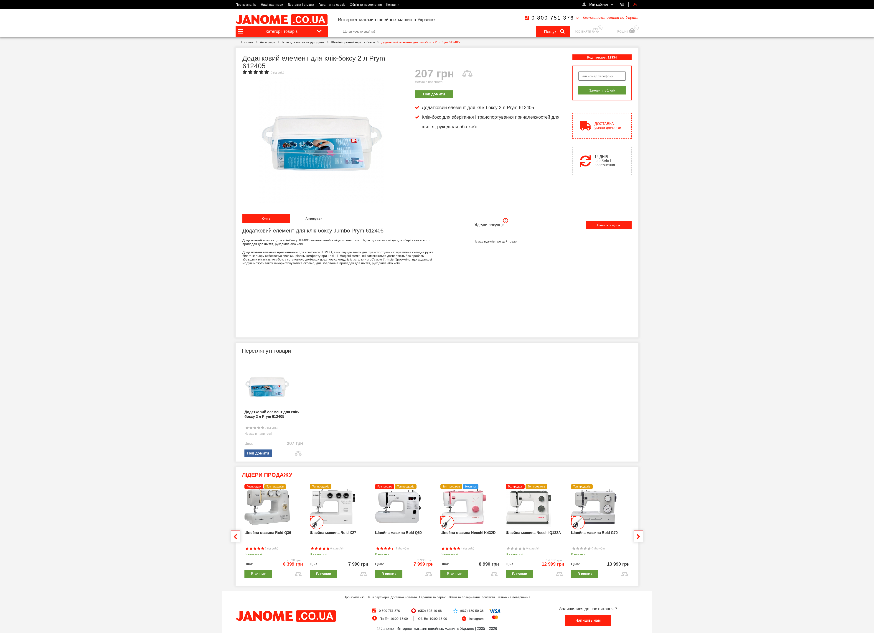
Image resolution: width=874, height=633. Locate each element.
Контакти (392, 4)
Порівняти (582, 31)
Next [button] (638, 536)
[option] (321, 140)
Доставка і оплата (301, 4)
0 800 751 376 (552, 18)
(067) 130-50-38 (472, 611)
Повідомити (434, 94)
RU (622, 4)
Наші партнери (272, 4)
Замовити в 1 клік (602, 90)
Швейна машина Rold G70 (594, 533)
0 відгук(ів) (277, 72)
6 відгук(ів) (336, 548)
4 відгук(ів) (467, 548)
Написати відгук (608, 225)
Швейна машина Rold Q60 (398, 533)
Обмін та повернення (366, 4)
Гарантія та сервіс (331, 4)
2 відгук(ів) (271, 548)
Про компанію (246, 4)
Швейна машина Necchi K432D (468, 533)
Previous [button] (235, 536)
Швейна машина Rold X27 (333, 533)
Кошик (623, 31)
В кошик (258, 574)
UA (635, 4)
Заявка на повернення (513, 597)
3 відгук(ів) (402, 548)
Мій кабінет (598, 4)
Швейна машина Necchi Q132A (533, 533)
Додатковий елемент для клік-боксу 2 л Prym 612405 (271, 414)
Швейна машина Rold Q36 (267, 533)
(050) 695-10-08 (430, 611)
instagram (476, 618)
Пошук (550, 31)
